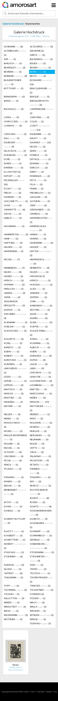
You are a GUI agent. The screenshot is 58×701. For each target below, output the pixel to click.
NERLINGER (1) (40, 435)
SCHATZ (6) (41, 506)
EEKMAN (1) (39, 163)
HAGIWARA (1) (14, 226)
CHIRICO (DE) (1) (15, 121)
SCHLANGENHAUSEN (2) (41, 512)
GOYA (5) (13, 205)
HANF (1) (11, 238)
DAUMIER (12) (40, 142)
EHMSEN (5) (13, 167)
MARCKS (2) (14, 393)
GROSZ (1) (12, 213)
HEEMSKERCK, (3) (40, 261)
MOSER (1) (13, 431)
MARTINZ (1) (12, 397)
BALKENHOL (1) (41, 59)
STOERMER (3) (13, 556)
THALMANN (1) (13, 577)
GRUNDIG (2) (39, 213)
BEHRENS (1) (12, 71)
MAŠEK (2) (38, 397)
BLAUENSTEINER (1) (12, 82)
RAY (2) (35, 481)
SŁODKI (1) (12, 569)
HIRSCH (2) (14, 280)
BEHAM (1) (40, 67)
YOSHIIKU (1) (40, 623)
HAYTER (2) (41, 253)
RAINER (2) (12, 481)
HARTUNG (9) (13, 242)
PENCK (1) (11, 464)
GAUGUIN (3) (38, 197)
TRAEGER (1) (40, 585)
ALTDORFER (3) (41, 46)
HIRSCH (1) (40, 280)
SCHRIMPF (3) (39, 531)
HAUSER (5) (38, 247)
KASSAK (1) (12, 309)
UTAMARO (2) (37, 594)
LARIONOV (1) (40, 372)
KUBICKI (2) (40, 347)
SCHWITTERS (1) (14, 539)
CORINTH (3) (13, 125)
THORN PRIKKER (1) (41, 579)
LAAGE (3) (38, 364)
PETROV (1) (39, 464)
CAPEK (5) (11, 117)
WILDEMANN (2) (16, 615)
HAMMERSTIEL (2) (16, 234)
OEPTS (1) (37, 448)
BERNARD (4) (15, 76)
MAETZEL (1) (38, 389)
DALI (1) (11, 138)
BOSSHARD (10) (41, 82)
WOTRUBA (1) (13, 619)
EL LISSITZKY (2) (12, 171)
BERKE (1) (38, 71)
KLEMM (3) (38, 318)
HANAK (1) (38, 234)
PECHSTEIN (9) (39, 460)
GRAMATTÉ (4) (14, 209)
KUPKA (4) (38, 360)
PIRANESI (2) (39, 470)
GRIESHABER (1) (40, 209)
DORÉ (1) (12, 159)
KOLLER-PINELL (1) (41, 332)
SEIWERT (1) (15, 546)
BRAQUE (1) (39, 96)
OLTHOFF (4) (13, 452)
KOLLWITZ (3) (14, 339)
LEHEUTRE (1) (40, 376)
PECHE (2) (13, 460)
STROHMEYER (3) (39, 558)
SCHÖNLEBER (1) (41, 525)
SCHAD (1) (13, 506)
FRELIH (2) (12, 192)
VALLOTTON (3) (14, 598)
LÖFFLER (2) (13, 385)
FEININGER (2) (40, 176)
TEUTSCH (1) (40, 573)
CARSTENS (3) (39, 117)
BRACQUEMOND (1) (41, 90)
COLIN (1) (37, 121)
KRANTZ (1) (12, 347)
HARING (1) (38, 238)
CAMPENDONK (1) (41, 111)
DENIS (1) (38, 150)
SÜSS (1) (36, 565)
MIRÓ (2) (36, 418)
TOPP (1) (11, 585)
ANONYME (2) (37, 50)
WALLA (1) (38, 606)
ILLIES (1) (37, 288)
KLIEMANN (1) (15, 322)
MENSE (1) (11, 418)
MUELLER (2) (38, 431)
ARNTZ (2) (37, 55)
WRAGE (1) (38, 619)
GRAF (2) (38, 205)
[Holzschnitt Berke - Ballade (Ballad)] (15, 648)
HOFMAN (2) (14, 284)
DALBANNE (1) (40, 134)
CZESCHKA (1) (15, 134)
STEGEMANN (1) (42, 552)
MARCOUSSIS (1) (41, 393)
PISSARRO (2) (40, 477)
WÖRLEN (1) (42, 615)
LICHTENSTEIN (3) (41, 381)
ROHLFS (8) (39, 498)
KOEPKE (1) (39, 326)
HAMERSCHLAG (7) (38, 228)
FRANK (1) (36, 188)
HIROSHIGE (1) (37, 276)
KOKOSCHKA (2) (15, 330)
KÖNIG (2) (39, 339)
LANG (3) (37, 368)
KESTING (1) (40, 309)
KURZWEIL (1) (13, 364)
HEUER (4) (12, 272)
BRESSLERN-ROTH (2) (39, 102)
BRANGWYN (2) (14, 96)
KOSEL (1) (13, 343)
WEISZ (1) (11, 610)
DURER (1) (12, 163)
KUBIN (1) (11, 351)
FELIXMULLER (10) (14, 182)
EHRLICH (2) (39, 167)
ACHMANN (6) (13, 46)
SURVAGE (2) (14, 565)
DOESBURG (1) (15, 155)
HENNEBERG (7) (14, 267)
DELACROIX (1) (15, 150)
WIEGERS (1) (38, 610)
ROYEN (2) (37, 502)
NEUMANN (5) (39, 439)
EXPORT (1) (12, 176)
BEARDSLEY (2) (14, 67)
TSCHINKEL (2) (15, 590)
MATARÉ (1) (12, 406)
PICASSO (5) (12, 468)
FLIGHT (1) (12, 188)
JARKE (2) (12, 297)
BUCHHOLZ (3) (14, 109)
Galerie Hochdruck (13, 23)
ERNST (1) (37, 171)
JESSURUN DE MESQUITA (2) (14, 303)
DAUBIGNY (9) (13, 144)
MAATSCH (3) (13, 389)
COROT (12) (40, 127)
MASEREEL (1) (13, 402)
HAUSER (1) (13, 247)
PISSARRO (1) (14, 477)
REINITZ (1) (40, 485)
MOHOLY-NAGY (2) (15, 424)
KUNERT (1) (13, 355)
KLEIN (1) (38, 314)
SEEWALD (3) (39, 539)
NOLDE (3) (37, 443)
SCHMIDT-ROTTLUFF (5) (14, 521)
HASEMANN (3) (41, 242)
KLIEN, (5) (41, 322)
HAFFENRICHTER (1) (41, 220)
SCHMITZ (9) (38, 519)
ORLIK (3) (37, 452)
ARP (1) (10, 59)
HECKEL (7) (12, 259)
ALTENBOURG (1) (15, 52)
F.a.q (55, 691)
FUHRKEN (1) (12, 197)
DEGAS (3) (37, 146)
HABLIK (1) (13, 218)
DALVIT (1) (38, 138)
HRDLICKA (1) (14, 288)
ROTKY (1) (11, 502)
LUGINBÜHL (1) (41, 385)
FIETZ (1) (38, 180)
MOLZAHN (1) (41, 422)
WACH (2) (37, 602)
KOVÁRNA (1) (39, 343)
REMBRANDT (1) (15, 491)
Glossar (49, 691)
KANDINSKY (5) (41, 305)
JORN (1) (37, 301)
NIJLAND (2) (12, 443)
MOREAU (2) (40, 427)
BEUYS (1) (38, 76)
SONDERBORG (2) (39, 546)
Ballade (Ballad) (15, 667)
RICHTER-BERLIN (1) (38, 491)
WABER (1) (11, 602)
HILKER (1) (39, 272)
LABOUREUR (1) (15, 370)
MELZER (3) (12, 414)
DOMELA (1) (38, 155)
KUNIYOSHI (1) (15, 360)
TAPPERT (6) (13, 573)
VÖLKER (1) (37, 598)
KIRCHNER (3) (15, 316)
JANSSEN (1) (38, 293)
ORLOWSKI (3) (13, 456)
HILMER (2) (13, 276)
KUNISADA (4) (41, 355)
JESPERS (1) (38, 297)
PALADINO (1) (40, 456)
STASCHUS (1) (14, 552)
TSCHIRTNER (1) (41, 590)
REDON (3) (12, 485)
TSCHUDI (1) (11, 594)
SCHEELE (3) (12, 510)
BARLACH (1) (13, 63)
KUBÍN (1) (38, 351)
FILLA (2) (36, 184)
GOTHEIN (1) (40, 201)
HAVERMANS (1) (13, 251)
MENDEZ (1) (40, 414)
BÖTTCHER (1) (13, 88)
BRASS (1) (11, 100)
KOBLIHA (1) (14, 326)
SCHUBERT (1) (13, 535)
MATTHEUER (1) (41, 408)
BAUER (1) (38, 63)
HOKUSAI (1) (41, 284)
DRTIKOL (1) (40, 159)
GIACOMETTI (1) (16, 201)
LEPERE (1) (15, 381)
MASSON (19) (39, 402)
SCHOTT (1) (14, 531)
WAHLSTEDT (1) (15, 606)
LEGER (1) (12, 376)
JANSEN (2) (14, 293)
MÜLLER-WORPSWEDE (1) (15, 437)
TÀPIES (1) (38, 569)
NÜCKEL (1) (12, 448)
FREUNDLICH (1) (40, 192)
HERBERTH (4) (39, 267)
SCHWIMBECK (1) (41, 535)
